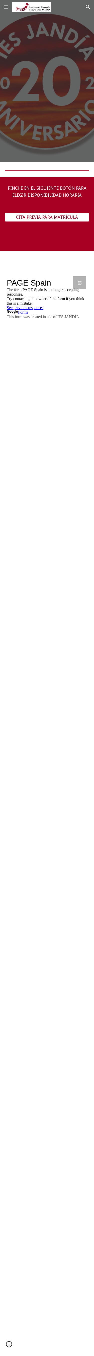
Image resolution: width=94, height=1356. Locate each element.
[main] (47, 192)
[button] (6, 7)
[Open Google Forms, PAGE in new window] (79, 282)
